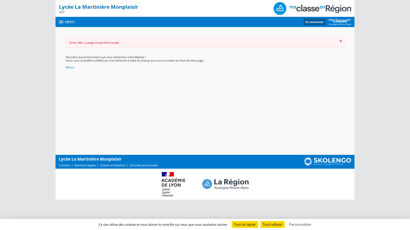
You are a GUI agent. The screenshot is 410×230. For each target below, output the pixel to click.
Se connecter (314, 22)
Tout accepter (245, 224)
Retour (70, 67)
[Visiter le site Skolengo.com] (327, 164)
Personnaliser (300, 224)
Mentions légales (85, 165)
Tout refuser (273, 224)
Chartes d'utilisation (113, 165)
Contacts (64, 165)
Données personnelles (144, 165)
